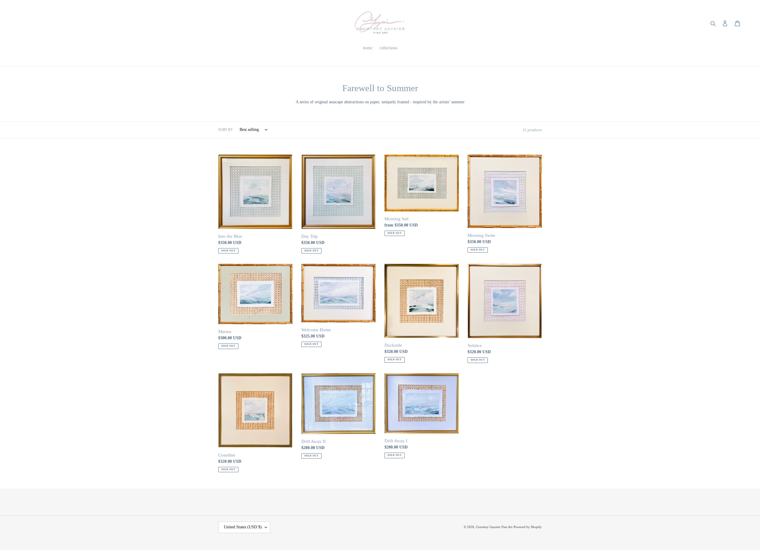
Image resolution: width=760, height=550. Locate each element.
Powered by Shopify (528, 527)
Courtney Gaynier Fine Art (494, 527)
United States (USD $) (243, 527)
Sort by (225, 130)
